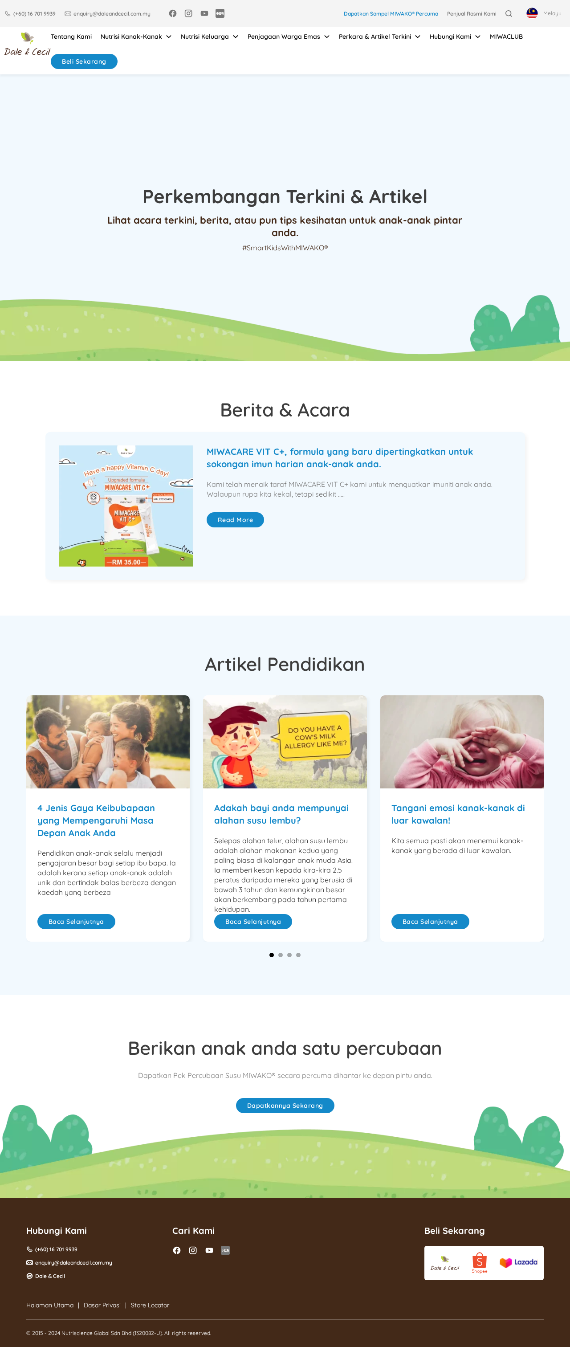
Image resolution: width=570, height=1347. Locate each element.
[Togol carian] (508, 13)
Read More (235, 520)
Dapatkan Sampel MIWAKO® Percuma (391, 13)
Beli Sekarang (84, 61)
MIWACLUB (506, 37)
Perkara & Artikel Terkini (375, 37)
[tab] (271, 955)
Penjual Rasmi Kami (472, 13)
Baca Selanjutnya (76, 922)
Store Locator (150, 1305)
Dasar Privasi (102, 1305)
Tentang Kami (71, 37)
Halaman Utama (49, 1305)
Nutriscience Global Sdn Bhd (96, 1333)
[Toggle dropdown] (169, 36)
